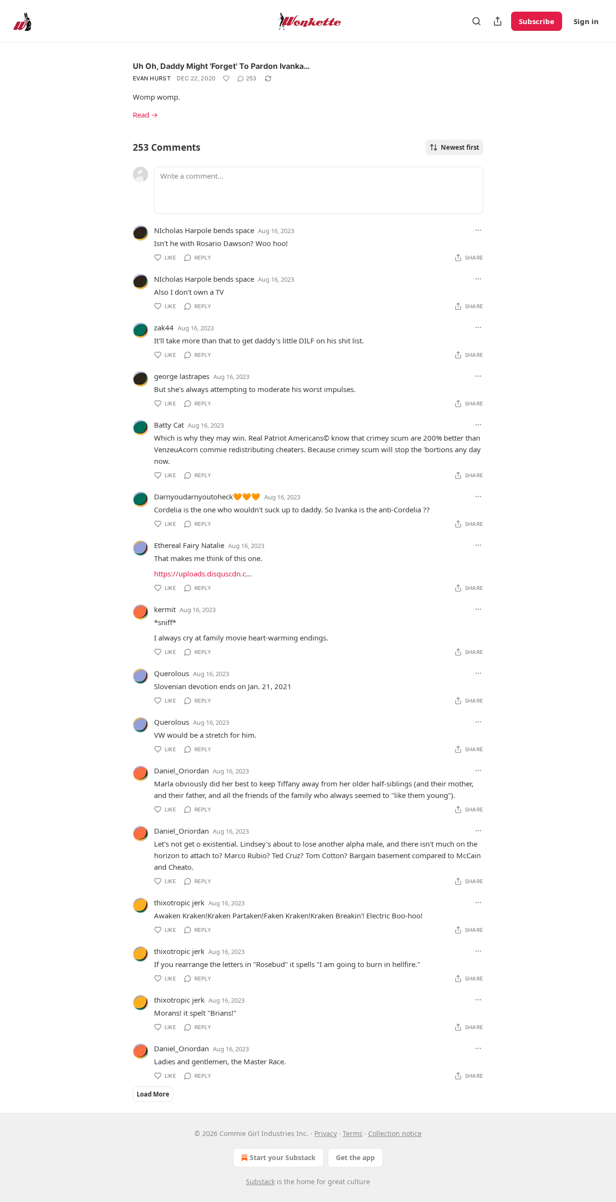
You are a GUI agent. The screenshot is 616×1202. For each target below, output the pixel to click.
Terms (352, 1133)
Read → (145, 114)
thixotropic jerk (179, 902)
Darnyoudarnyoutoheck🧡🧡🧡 (207, 496)
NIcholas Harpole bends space (204, 230)
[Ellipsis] (478, 230)
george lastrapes (181, 376)
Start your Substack (283, 1157)
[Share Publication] (497, 21)
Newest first (460, 147)
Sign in (586, 21)
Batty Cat (169, 425)
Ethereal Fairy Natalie (189, 545)
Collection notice (395, 1133)
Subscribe (536, 21)
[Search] (476, 21)
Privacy (325, 1133)
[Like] (226, 78)
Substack (260, 1181)
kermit (165, 609)
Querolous (171, 673)
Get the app (355, 1157)
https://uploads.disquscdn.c (200, 573)
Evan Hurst (152, 78)
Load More (153, 1094)
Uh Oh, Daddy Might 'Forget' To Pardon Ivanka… (221, 66)
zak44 (164, 327)
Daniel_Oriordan (181, 770)
